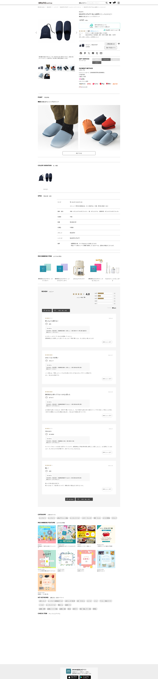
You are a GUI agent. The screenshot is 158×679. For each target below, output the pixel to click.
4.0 (88, 294)
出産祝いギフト (80, 570)
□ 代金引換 (82, 74)
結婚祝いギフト (61, 570)
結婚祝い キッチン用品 (52, 609)
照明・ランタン (97, 518)
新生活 (69, 609)
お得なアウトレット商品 (62, 518)
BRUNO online (41, 7)
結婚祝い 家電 (42, 609)
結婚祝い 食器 (62, 609)
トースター (41, 605)
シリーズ (56, 7)
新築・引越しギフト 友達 (85, 609)
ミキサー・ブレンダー (87, 518)
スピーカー (89, 601)
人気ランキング (42, 601)
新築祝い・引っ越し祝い (43, 593)
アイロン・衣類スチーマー (106, 601)
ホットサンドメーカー (75, 518)
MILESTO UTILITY (75, 238)
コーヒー (96, 601)
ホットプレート (42, 518)
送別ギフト (75, 609)
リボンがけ (106, 59)
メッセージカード (97, 62)
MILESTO (49, 7)
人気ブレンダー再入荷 (70, 601)
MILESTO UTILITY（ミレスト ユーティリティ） (70, 7)
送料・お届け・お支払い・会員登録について (89, 36)
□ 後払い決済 (82, 76)
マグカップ (114, 518)
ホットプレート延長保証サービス (55, 601)
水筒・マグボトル (81, 601)
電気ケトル (60, 605)
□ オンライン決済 (83, 81)
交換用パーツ (68, 605)
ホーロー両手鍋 (106, 518)
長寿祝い (95, 609)
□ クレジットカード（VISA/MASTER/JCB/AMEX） (92, 72)
